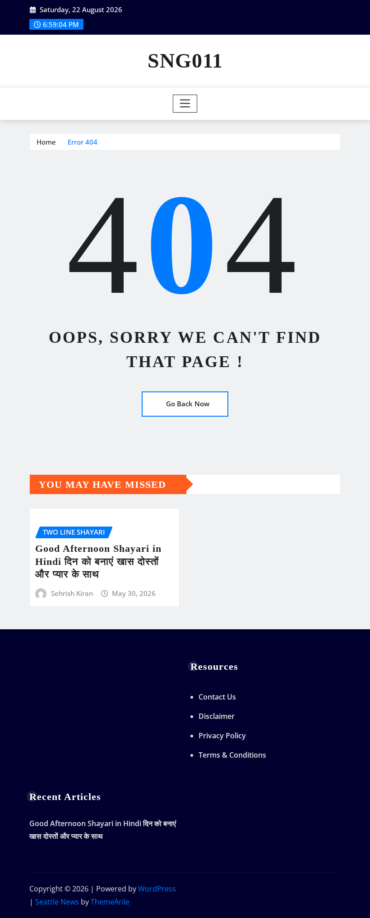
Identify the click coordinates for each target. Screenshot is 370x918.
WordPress (157, 889)
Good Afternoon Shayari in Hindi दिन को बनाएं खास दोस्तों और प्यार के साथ (98, 561)
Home (46, 141)
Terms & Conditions (232, 755)
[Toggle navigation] (185, 104)
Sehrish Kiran (72, 593)
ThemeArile (110, 902)
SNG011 (185, 60)
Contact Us (217, 697)
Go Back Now (187, 403)
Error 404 (82, 141)
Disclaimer (217, 716)
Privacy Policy (222, 736)
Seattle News (57, 902)
